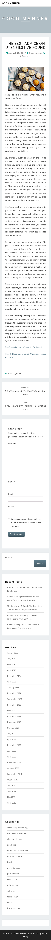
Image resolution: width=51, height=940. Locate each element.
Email (11, 494)
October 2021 (13, 728)
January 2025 (13, 687)
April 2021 (11, 739)
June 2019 (11, 791)
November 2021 (14, 722)
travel (10, 902)
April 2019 (11, 802)
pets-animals (13, 873)
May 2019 (11, 797)
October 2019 (13, 768)
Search (8, 557)
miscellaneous (13, 868)
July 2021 (11, 733)
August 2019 (12, 779)
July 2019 (11, 785)
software (11, 891)
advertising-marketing (17, 827)
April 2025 (11, 681)
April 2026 (11, 670)
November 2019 (14, 762)
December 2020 (14, 745)
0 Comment (26, 56)
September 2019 (14, 774)
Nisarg (25, 936)
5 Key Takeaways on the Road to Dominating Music (25, 406)
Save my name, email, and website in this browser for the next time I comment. (26, 522)
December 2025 (14, 676)
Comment (13, 443)
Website (12, 506)
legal (9, 862)
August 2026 (12, 653)
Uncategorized (13, 908)
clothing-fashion (14, 839)
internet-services (15, 856)
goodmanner (35, 53)
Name (11, 481)
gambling (11, 844)
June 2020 (11, 751)
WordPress (35, 933)
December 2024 (14, 693)
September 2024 (14, 699)
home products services (17, 850)
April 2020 (11, 756)
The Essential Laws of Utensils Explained (23, 347)
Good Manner (11, 3)
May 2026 (11, 664)
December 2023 (14, 704)
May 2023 (11, 710)
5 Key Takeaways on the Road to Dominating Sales (25, 391)
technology (12, 896)
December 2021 (14, 716)
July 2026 (11, 658)
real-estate (12, 879)
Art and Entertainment (17, 833)
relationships (13, 885)
